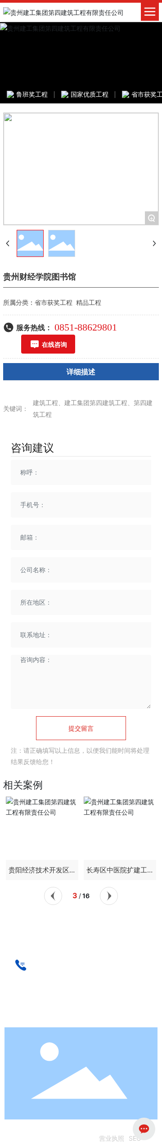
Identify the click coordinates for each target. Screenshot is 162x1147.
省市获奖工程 (53, 302)
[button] (53, 896)
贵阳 (93, 1021)
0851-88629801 (85, 327)
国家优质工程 (89, 94)
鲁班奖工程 (32, 94)
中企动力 (73, 1021)
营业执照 (111, 1138)
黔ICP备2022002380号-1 (57, 1138)
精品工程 (88, 302)
